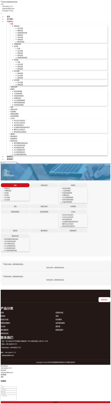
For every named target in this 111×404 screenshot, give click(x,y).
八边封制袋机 (18, 94)
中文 (11, 11)
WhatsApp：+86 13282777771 (11, 347)
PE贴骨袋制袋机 (19, 96)
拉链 (11, 24)
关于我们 (10, 19)
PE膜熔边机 (17, 98)
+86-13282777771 (6, 368)
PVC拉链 (16, 71)
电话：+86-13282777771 (9, 344)
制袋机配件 (13, 139)
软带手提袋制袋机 (19, 103)
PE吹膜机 (13, 112)
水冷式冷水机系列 (19, 123)
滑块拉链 (20, 40)
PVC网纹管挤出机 (19, 152)
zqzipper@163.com (8, 8)
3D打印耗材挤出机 (19, 145)
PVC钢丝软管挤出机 (20, 154)
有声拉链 (20, 37)
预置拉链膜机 (14, 114)
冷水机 (12, 118)
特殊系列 (16, 26)
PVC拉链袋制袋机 (19, 100)
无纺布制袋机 (18, 91)
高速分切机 (13, 109)
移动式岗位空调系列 (20, 132)
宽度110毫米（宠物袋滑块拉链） (55, 280)
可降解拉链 (17, 44)
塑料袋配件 (13, 136)
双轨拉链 (20, 53)
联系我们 (10, 159)
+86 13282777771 (7, 6)
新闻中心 (10, 157)
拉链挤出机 (13, 87)
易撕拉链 (20, 35)
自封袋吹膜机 (14, 116)
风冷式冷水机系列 (19, 121)
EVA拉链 (16, 80)
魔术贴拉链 (20, 42)
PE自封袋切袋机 (19, 105)
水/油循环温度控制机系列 (22, 127)
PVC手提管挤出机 (19, 150)
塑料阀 (12, 134)
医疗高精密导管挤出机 (21, 143)
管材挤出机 (13, 141)
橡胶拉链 (20, 31)
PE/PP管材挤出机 (19, 148)
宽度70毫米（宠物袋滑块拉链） (55, 267)
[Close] (1, 385)
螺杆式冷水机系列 (19, 130)
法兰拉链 (20, 28)
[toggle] (1, 13)
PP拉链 (16, 60)
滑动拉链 (20, 73)
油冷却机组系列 (19, 125)
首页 (8, 16)
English (5, 11)
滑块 (11, 107)
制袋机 (12, 89)
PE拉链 (16, 46)
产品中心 (10, 21)
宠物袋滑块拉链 (22, 33)
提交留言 (55, 402)
